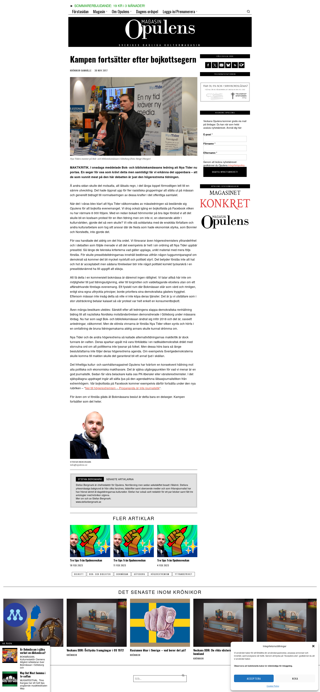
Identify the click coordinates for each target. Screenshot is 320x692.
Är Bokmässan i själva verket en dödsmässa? (33, 651)
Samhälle (86, 70)
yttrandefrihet (183, 574)
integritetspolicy (236, 165)
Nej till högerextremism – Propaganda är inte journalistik (122, 388)
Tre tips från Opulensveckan (86, 560)
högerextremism (160, 574)
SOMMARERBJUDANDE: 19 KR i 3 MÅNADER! (109, 5)
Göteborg (139, 574)
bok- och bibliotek (100, 574)
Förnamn (209, 143)
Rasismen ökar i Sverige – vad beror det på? (158, 650)
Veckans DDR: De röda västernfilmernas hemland (218, 651)
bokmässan (122, 574)
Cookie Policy (273, 685)
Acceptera (254, 678)
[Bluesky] (228, 65)
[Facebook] (208, 65)
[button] (313, 646)
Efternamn (210, 152)
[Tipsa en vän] (221, 65)
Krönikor (75, 70)
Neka (295, 678)
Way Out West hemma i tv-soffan (32, 674)
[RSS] (235, 65)
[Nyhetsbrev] (241, 65)
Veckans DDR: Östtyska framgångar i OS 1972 (95, 650)
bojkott (79, 574)
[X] (215, 65)
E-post (208, 134)
